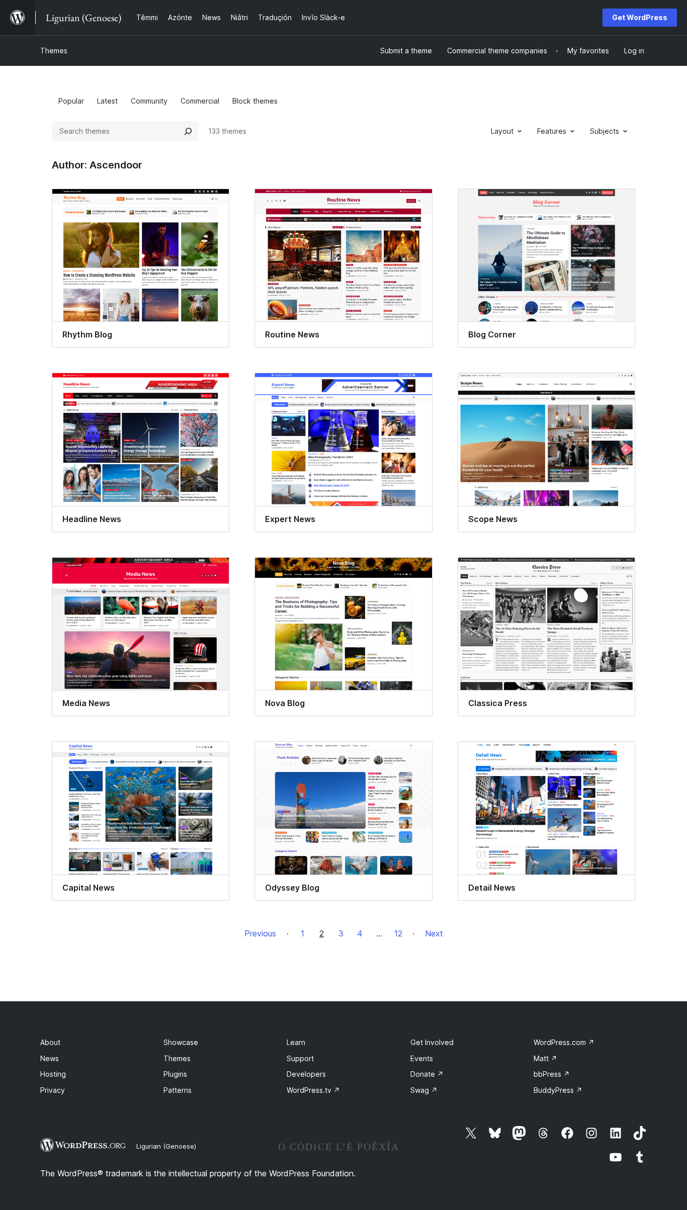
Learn (296, 1042)
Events (421, 1058)
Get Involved (432, 1042)
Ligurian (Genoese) (166, 1146)
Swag (424, 1090)
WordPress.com (564, 1042)
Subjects (604, 131)
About (50, 1042)
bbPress (552, 1074)
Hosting (53, 1074)
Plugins (175, 1074)
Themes (53, 50)
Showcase (180, 1042)
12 (398, 933)
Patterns (177, 1090)
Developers (306, 1074)
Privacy (52, 1090)
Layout (502, 131)
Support (300, 1058)
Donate (427, 1074)
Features (551, 131)
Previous (260, 933)
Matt (545, 1058)
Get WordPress (639, 17)
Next (434, 933)
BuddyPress (558, 1090)
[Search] (188, 131)
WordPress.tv (313, 1090)
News (49, 1058)
